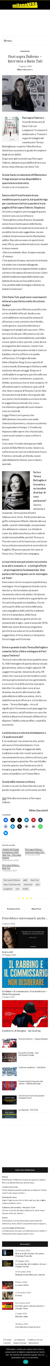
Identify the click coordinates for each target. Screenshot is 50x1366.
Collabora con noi (35, 1339)
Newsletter (34, 1343)
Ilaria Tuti (35, 880)
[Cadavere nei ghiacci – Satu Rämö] (9, 1072)
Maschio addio (21, 1316)
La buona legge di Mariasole (13, 1228)
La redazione (19, 1339)
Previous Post (13, 909)
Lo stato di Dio (22, 1285)
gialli (25, 880)
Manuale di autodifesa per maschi (30, 1274)
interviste (25, 51)
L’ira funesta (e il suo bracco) (27, 1327)
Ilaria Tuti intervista (11, 884)
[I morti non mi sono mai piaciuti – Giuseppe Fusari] (9, 1100)
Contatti (7, 1343)
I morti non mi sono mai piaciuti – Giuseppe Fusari (31, 1097)
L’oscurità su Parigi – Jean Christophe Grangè (28, 1054)
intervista (28, 884)
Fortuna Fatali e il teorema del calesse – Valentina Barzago (30, 1082)
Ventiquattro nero (9, 1197)
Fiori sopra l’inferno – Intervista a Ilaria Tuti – (35, 850)
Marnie (5, 1177)
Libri (37, 884)
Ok (25, 1362)
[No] (46, 1355)
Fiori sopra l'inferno (11, 880)
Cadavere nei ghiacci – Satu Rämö (32, 1067)
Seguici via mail (19, 1343)
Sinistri (5, 1218)
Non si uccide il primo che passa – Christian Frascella (30, 1254)
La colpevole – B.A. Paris (28, 1110)
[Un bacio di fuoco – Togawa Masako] (9, 1043)
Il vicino (18, 1295)
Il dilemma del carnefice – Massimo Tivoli (18, 1207)
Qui (4, 798)
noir (17, 889)
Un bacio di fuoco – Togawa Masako (33, 1039)
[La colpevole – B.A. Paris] (9, 1114)
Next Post (36, 909)
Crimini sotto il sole (10, 1187)
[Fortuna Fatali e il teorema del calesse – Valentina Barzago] (9, 1086)
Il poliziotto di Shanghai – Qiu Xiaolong (21, 1030)
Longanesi (7, 889)
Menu (9, 40)
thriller (25, 889)
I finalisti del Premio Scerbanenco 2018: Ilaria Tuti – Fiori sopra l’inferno (11, 853)
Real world (7, 952)
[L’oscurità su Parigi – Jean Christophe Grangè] (9, 1057)
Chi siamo (7, 1339)
